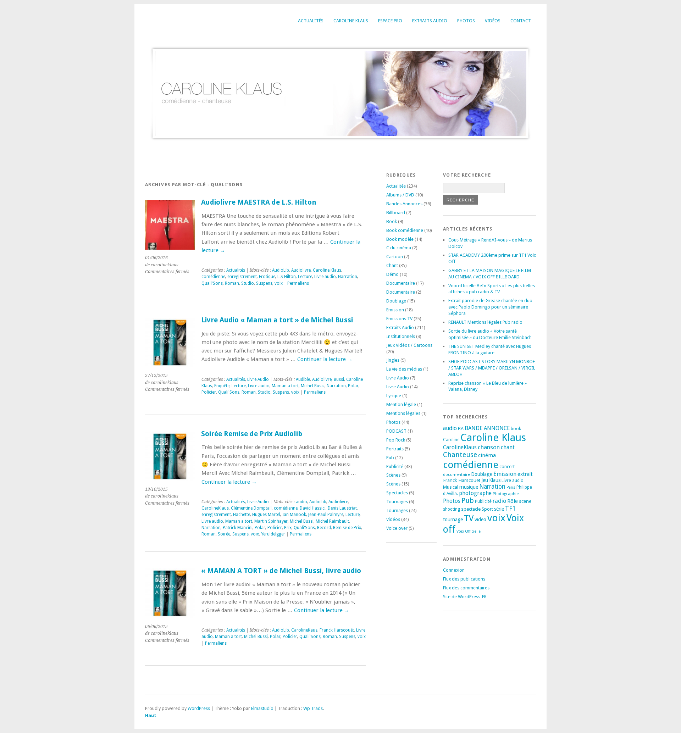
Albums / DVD (400, 195)
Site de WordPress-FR (465, 596)
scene (525, 501)
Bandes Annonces (404, 203)
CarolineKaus (304, 630)
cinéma (487, 455)
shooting (451, 509)
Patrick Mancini (238, 527)
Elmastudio (262, 708)
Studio (247, 283)
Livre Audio (258, 379)
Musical (450, 487)
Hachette (241, 514)
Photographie (506, 493)
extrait (525, 474)
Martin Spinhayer (271, 521)
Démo (392, 274)
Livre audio (325, 276)
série (499, 509)
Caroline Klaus (350, 20)
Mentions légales (403, 413)
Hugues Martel (266, 514)
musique (468, 487)
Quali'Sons (212, 283)
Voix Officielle (468, 531)
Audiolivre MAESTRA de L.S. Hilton (258, 202)
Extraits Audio (429, 20)
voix (279, 283)
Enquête (221, 385)
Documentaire (400, 283)
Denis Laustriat (342, 508)
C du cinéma (398, 247)
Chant (392, 265)
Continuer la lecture (325, 359)
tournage (453, 519)
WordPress (199, 708)
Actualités (310, 20)
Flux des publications (464, 579)
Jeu (484, 480)
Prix (288, 527)
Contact (520, 20)
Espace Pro (390, 20)
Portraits (395, 448)
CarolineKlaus (215, 508)
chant (508, 447)
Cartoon (394, 256)
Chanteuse (460, 455)
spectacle (471, 509)
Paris (510, 487)
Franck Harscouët (337, 630)
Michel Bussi (313, 385)
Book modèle (400, 239)
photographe (475, 493)
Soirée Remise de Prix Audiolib (251, 434)
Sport (487, 509)
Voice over (397, 528)
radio (499, 501)
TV (469, 518)
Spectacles (397, 492)
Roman (232, 283)
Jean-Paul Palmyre (325, 514)
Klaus (494, 480)
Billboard (395, 212)
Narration (347, 276)
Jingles (392, 360)
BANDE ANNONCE (487, 428)
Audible (303, 379)
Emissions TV (399, 318)
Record (324, 527)
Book (391, 221)
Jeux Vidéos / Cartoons (409, 345)
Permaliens (298, 283)
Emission (395, 309)
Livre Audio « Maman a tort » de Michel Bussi (277, 320)
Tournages (397, 501)
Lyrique (393, 395)
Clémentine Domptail (251, 508)
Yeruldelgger (273, 534)
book (516, 428)
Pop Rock (395, 440)
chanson (489, 447)
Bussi (339, 379)
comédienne (213, 276)
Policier (208, 392)
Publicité (394, 466)
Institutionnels (400, 336)
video (480, 519)
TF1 (510, 508)
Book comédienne (404, 230)
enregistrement (242, 276)
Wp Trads (313, 708)
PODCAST (396, 431)
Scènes (393, 475)
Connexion (454, 570)
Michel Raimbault (332, 521)
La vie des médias (404, 369)
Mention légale (401, 404)
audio (301, 501)
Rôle (512, 501)
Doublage (396, 301)
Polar (353, 385)
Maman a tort (285, 385)
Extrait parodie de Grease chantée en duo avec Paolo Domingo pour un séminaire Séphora (490, 307)
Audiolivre (301, 270)
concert (507, 466)
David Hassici (313, 508)
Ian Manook (294, 514)
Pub (390, 457)
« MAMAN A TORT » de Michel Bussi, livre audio (281, 571)
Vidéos (492, 20)
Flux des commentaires (466, 587)
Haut (150, 715)
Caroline (451, 439)
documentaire (456, 474)
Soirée (224, 534)
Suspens (264, 283)
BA (461, 428)
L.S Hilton (286, 276)
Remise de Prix (347, 527)
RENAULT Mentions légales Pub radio (485, 322)
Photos (466, 20)
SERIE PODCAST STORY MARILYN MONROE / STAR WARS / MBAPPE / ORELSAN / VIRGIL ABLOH (491, 368)
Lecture (305, 276)
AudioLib (280, 270)
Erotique (267, 276)
